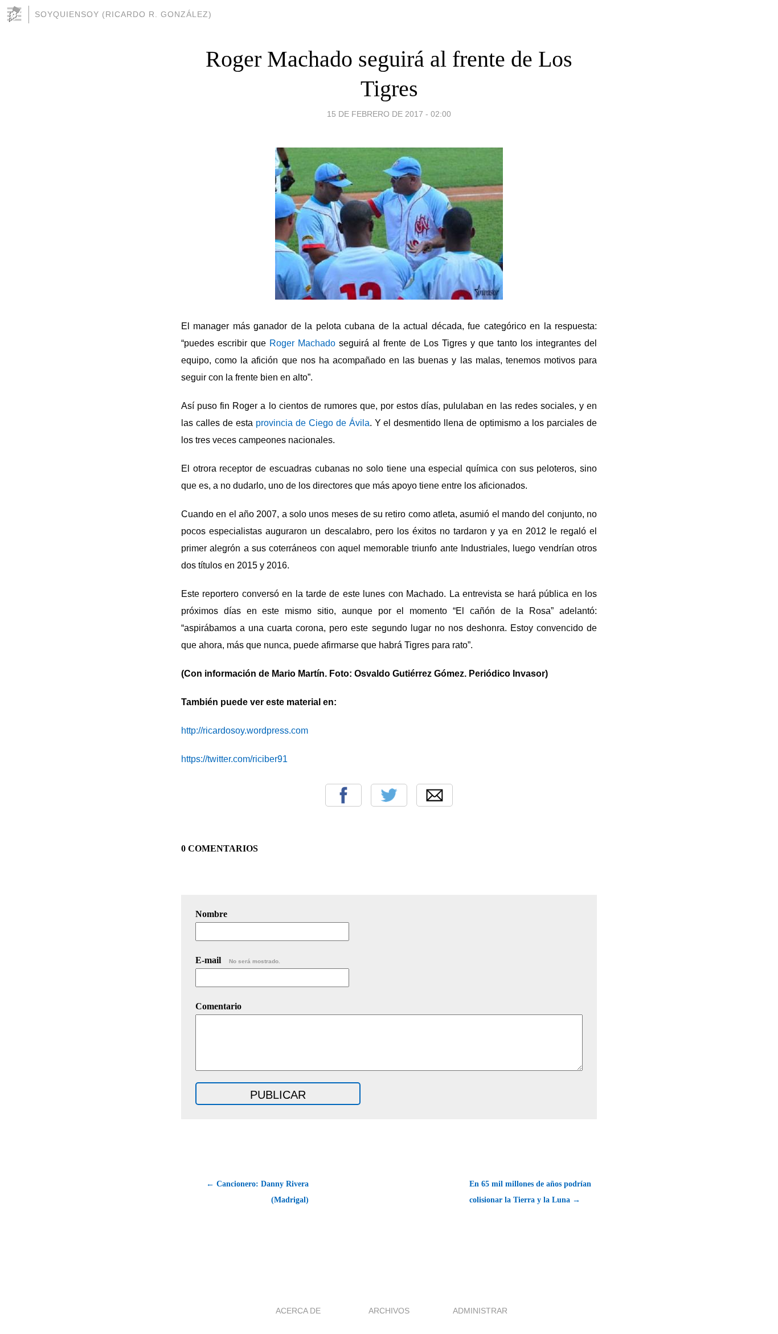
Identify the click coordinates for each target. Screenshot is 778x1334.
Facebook (343, 795)
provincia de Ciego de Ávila (313, 423)
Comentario (218, 1006)
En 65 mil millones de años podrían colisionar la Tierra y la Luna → (530, 1192)
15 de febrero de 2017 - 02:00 (389, 113)
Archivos (389, 1310)
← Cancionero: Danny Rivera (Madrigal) (257, 1192)
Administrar (480, 1310)
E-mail (237, 960)
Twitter (389, 795)
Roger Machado (304, 343)
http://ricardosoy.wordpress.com (244, 730)
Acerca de (298, 1310)
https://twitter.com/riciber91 (234, 759)
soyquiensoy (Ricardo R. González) (123, 14)
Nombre (211, 914)
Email (434, 795)
